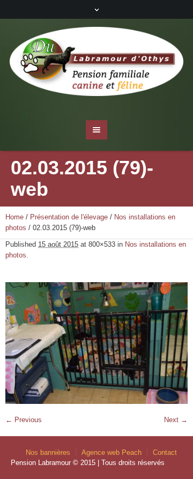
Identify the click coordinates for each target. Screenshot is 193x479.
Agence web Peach (111, 452)
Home (14, 217)
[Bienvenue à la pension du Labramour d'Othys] (96, 64)
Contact (165, 452)
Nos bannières (48, 452)
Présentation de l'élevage (69, 217)
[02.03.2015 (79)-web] (96, 343)
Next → (176, 420)
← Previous (23, 420)
